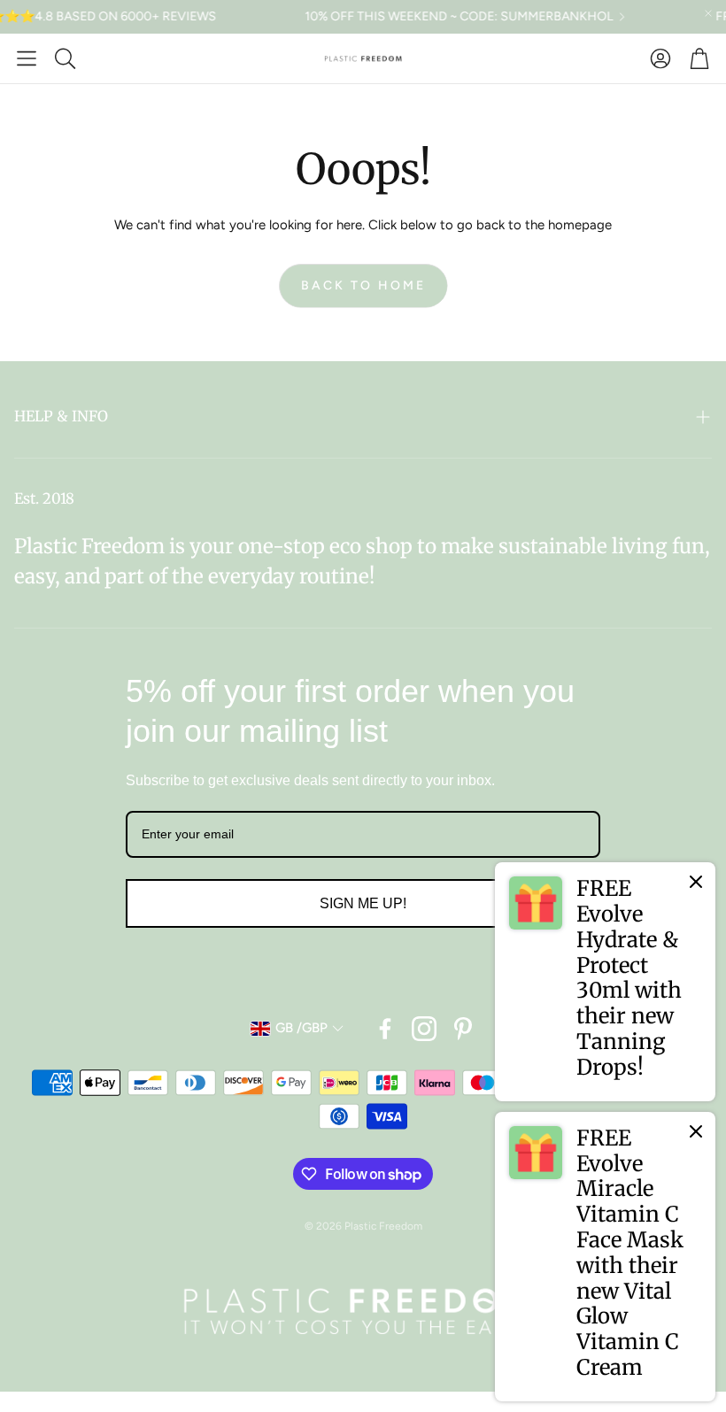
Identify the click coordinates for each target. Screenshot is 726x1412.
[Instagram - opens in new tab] (424, 1028)
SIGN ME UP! (363, 903)
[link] (605, 981)
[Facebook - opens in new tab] (385, 1028)
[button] (26, 58)
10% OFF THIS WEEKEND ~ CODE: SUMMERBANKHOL (438, 17)
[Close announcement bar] (708, 13)
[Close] (696, 882)
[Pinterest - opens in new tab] (463, 1028)
